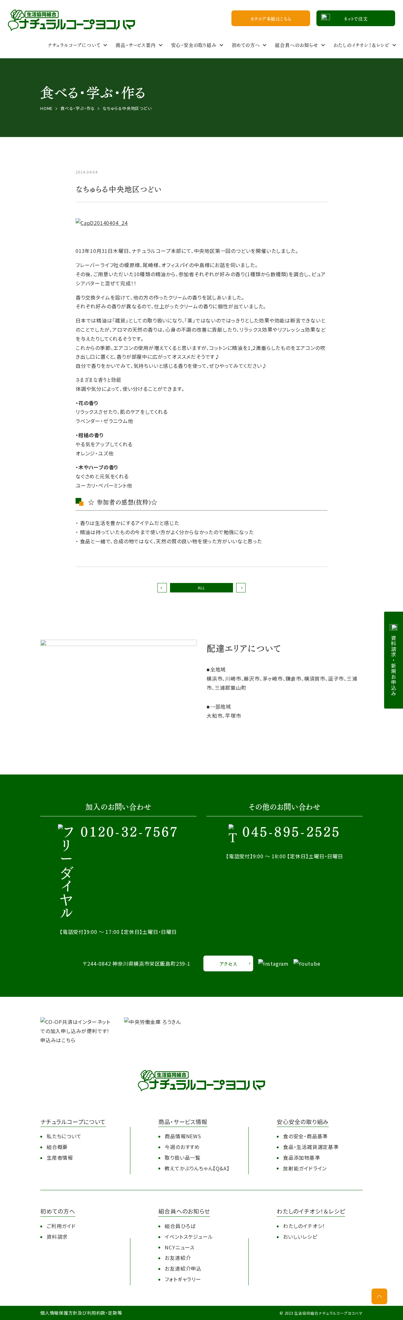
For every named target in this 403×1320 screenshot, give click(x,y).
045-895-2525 (291, 832)
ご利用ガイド (61, 1226)
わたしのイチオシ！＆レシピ (361, 44)
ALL (201, 588)
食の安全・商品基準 (305, 1136)
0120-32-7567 (130, 832)
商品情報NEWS (183, 1136)
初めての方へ (246, 44)
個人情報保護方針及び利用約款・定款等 (81, 1313)
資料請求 (57, 1236)
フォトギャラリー (183, 1279)
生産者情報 (60, 1157)
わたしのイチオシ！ (304, 1226)
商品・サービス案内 (136, 44)
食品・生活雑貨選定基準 (311, 1147)
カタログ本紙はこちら (271, 18)
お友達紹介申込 (183, 1268)
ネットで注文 (356, 18)
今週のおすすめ (182, 1147)
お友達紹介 (178, 1257)
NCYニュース (180, 1247)
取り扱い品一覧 (183, 1157)
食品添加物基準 (301, 1157)
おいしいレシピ (300, 1236)
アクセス (228, 964)
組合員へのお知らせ (296, 44)
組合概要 (57, 1147)
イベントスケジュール (189, 1236)
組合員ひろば (180, 1226)
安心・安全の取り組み (194, 44)
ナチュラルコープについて (74, 44)
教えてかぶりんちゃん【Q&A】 (197, 1168)
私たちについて (64, 1136)
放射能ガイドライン (305, 1168)
